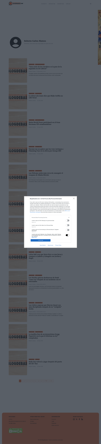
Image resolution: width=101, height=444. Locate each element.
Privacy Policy (58, 245)
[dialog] (50, 222)
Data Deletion (43, 245)
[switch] (67, 220)
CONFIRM (40, 240)
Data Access (50, 245)
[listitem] (50, 217)
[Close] (74, 199)
